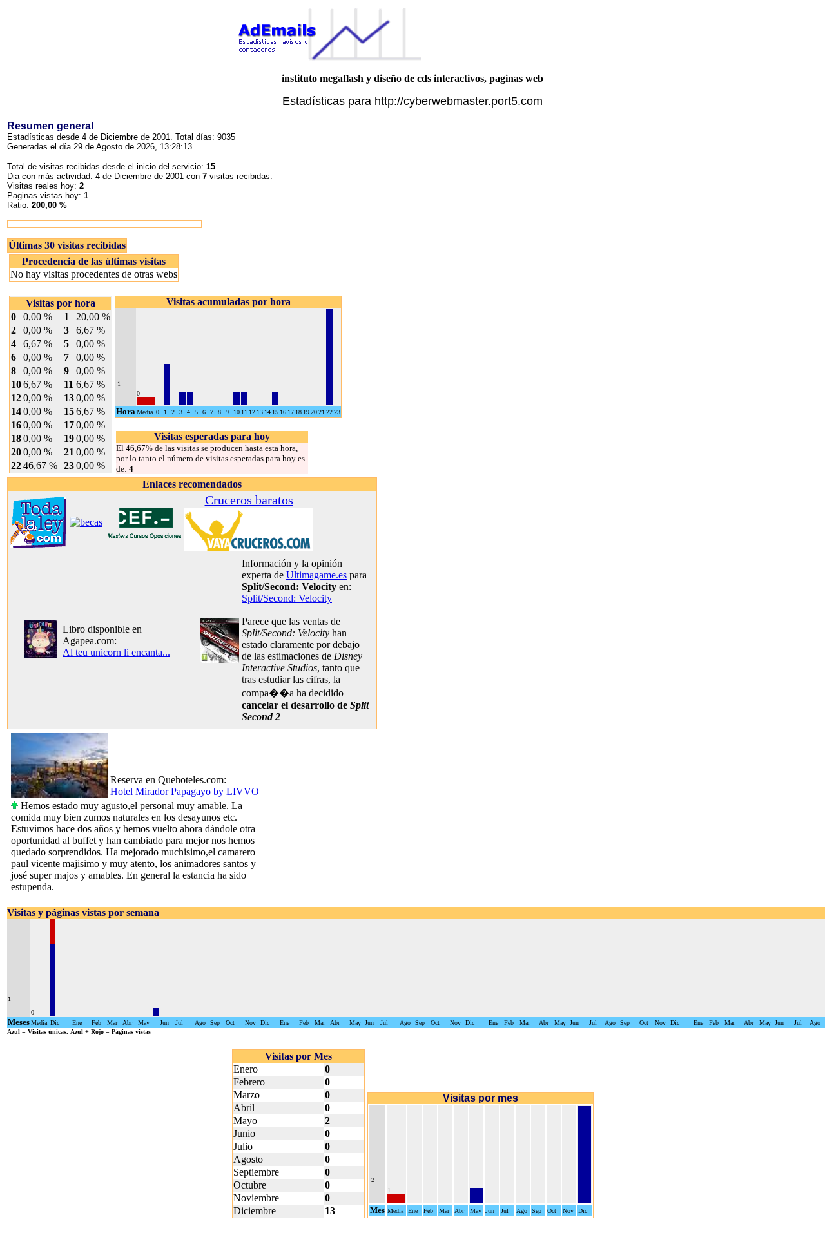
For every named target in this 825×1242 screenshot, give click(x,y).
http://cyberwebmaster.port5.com (458, 101)
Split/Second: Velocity (287, 598)
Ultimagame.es (316, 574)
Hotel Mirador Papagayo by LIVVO (184, 791)
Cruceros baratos (249, 500)
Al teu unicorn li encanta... (116, 652)
